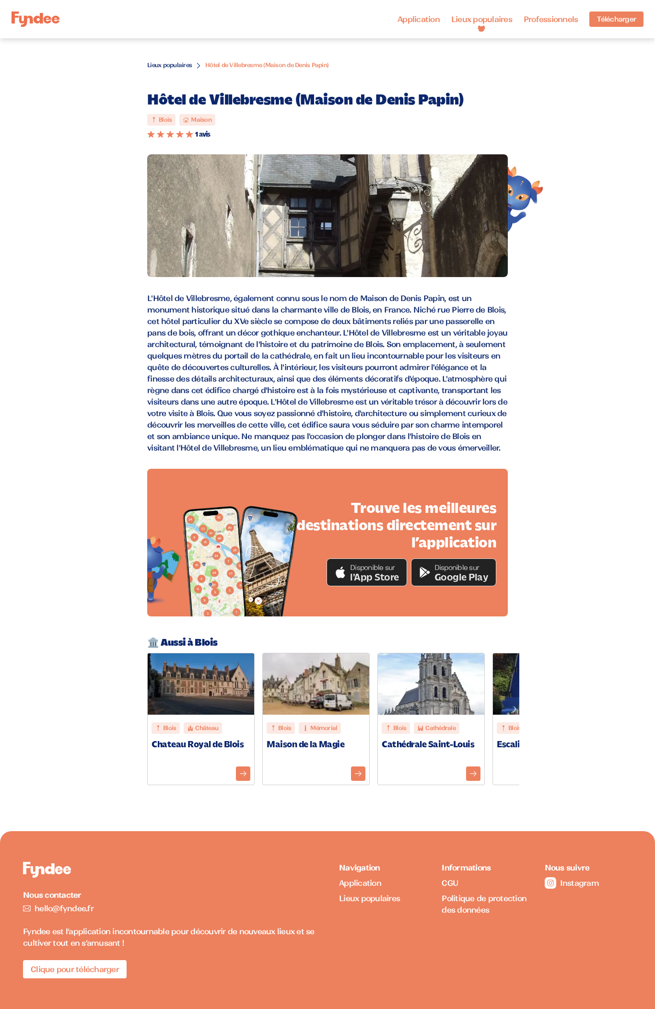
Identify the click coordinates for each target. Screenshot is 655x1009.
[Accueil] (35, 19)
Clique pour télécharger (75, 969)
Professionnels (551, 19)
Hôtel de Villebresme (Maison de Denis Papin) (266, 65)
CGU (450, 883)
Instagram (579, 883)
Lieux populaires (481, 19)
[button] (367, 572)
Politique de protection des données (484, 904)
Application (419, 19)
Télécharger (616, 19)
